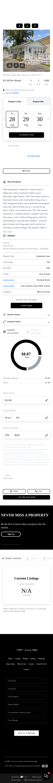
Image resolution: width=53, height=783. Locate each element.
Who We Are (21, 664)
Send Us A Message (26, 733)
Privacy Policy (16, 780)
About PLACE (41, 664)
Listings (17, 659)
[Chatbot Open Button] (46, 776)
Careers (31, 664)
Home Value (10, 664)
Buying (25, 659)
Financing (41, 659)
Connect (26, 669)
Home (10, 659)
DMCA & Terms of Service (33, 780)
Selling (32, 659)
